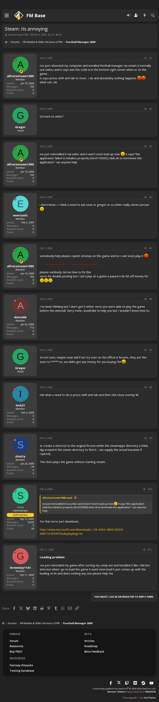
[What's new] (145, 15)
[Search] (153, 15)
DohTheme (150, 697)
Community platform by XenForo (124, 688)
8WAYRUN (150, 691)
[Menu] (6, 15)
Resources (16, 646)
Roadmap (91, 646)
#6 (150, 299)
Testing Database (22, 670)
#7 (150, 350)
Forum (14, 641)
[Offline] (15, 60)
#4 (150, 197)
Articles (89, 641)
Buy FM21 (16, 651)
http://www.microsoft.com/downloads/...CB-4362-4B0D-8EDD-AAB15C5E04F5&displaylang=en (82, 531)
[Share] (145, 58)
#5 (150, 248)
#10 (150, 489)
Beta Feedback (94, 651)
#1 (150, 58)
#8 (150, 387)
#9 (150, 438)
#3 (150, 146)
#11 (150, 549)
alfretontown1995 (18, 34)
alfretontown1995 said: (57, 497)
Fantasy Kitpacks (21, 665)
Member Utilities (116, 691)
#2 (150, 109)
